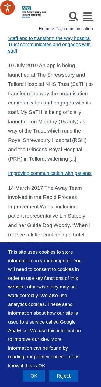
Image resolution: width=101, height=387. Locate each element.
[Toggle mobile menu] (88, 15)
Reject (64, 375)
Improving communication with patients (50, 173)
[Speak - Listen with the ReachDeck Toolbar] (7, 7)
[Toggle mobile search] (73, 15)
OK (33, 375)
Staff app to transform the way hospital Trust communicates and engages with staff (49, 45)
